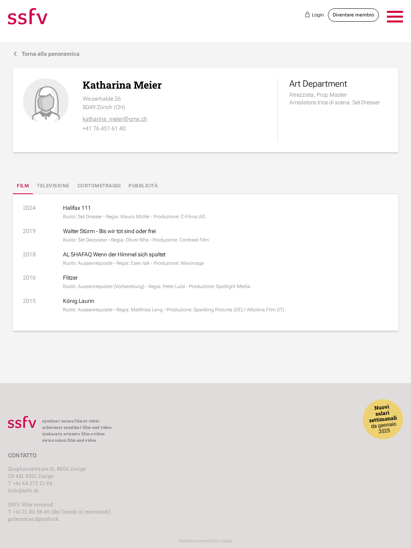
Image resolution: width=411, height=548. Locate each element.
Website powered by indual (205, 541)
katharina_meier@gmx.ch (115, 119)
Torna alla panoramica (46, 54)
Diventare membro (353, 15)
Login (314, 15)
